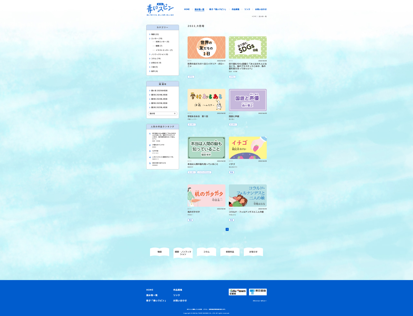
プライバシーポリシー (260, 301)
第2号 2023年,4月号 (159, 107)
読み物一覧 (152, 295)
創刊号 (189, 61)
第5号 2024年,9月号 (159, 95)
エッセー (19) (156, 39)
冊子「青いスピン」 (156, 300)
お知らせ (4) (156, 63)
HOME (254, 16)
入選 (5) (154, 67)
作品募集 (177, 289)
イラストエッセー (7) (164, 50)
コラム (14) (155, 59)
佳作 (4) (154, 71)
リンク (176, 295)
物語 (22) (155, 34)
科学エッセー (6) (162, 42)
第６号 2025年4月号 (159, 91)
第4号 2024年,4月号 (159, 99)
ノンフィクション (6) (159, 54)
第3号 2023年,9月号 (159, 103)
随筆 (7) (159, 46)
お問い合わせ (180, 300)
